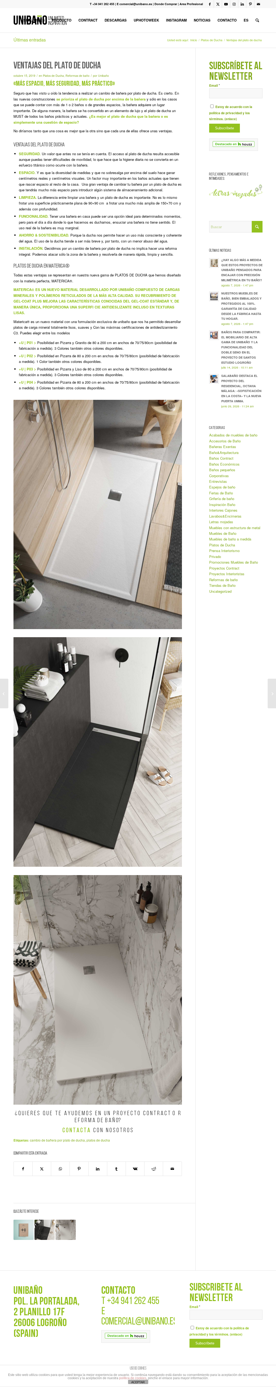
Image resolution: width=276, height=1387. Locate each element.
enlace (231, 119)
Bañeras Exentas (222, 446)
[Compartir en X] (42, 1169)
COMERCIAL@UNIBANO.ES (139, 1322)
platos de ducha (98, 1140)
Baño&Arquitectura (224, 452)
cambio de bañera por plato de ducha (57, 1140)
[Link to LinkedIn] (242, 4)
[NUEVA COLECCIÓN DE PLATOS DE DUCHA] (272, 693)
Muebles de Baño (222, 533)
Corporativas (219, 475)
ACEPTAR (138, 1382)
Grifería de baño (221, 498)
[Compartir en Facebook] (23, 1169)
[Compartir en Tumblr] (116, 1169)
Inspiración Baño (222, 504)
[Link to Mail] (258, 4)
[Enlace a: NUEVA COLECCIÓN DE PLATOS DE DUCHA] (23, 1230)
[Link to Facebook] (210, 4)
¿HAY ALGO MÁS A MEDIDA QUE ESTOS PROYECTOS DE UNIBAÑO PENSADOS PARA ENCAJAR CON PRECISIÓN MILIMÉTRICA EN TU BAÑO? (242, 270)
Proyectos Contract (224, 568)
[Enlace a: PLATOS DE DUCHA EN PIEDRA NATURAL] (44, 1230)
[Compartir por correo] (172, 1169)
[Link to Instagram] (234, 4)
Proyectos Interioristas (226, 573)
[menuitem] (34, 20)
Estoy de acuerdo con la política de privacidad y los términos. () (230, 113)
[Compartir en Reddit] (153, 1169)
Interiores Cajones (223, 510)
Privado (215, 556)
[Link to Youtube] (226, 4)
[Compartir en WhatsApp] (60, 1169)
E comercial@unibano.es (134, 4)
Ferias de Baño (221, 492)
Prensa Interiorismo (224, 550)
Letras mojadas (221, 521)
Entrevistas (218, 481)
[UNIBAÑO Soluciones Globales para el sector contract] (4, 693)
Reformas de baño (77, 76)
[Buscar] (257, 20)
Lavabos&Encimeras (225, 516)
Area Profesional (191, 4)
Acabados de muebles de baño (233, 435)
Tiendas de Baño (222, 585)
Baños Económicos (224, 464)
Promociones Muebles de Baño (233, 562)
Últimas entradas (29, 40)
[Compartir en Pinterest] (79, 1169)
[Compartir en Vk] (135, 1169)
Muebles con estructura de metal (234, 527)
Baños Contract (221, 458)
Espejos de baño (222, 487)
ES (246, 20)
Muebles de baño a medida (230, 539)
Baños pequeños (222, 469)
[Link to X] (218, 4)
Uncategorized (220, 591)
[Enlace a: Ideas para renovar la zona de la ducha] (66, 1230)
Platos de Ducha (53, 76)
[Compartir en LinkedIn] (98, 1169)
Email (214, 85)
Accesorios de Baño (225, 440)
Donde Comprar (165, 4)
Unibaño (103, 76)
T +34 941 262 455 (102, 4)
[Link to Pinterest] (250, 4)
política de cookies (132, 1378)
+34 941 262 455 (133, 1301)
